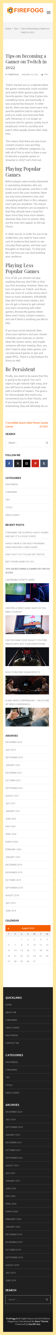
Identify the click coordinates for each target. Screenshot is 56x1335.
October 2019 (13, 880)
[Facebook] (9, 463)
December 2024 (13, 742)
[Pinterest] (35, 463)
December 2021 (13, 773)
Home (8, 1004)
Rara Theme (41, 1321)
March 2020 (11, 841)
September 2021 (14, 788)
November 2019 (13, 872)
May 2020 (10, 826)
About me (10, 1012)
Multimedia (11, 484)
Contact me (12, 1043)
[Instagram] (26, 463)
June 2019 (10, 910)
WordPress (34, 1324)
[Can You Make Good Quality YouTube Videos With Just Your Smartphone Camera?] (27, 656)
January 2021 (12, 811)
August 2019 (12, 895)
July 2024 (10, 750)
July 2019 (10, 903)
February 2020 (13, 849)
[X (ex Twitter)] (18, 463)
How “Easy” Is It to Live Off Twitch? (25, 554)
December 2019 (13, 864)
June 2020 (10, 818)
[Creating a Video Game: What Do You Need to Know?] (27, 624)
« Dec (8, 928)
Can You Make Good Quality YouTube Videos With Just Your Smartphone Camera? (26, 642)
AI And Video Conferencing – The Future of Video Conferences (27, 702)
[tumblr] (44, 463)
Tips (46, 74)
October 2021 (13, 780)
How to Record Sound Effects (22, 672)
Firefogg (13, 74)
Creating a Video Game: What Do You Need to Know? (25, 610)
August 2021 (12, 795)
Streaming (11, 492)
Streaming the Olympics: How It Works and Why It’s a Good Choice (27, 534)
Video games (12, 515)
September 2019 (14, 887)
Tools (9, 507)
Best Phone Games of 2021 (20, 561)
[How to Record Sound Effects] (27, 685)
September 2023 (14, 757)
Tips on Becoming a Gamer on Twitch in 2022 (27, 571)
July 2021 (10, 803)
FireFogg (11, 1318)
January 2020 (12, 857)
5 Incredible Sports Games (20, 580)
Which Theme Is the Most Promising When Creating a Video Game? (25, 545)
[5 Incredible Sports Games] (27, 592)
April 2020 (10, 834)
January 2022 (12, 765)
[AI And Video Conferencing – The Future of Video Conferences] (27, 717)
